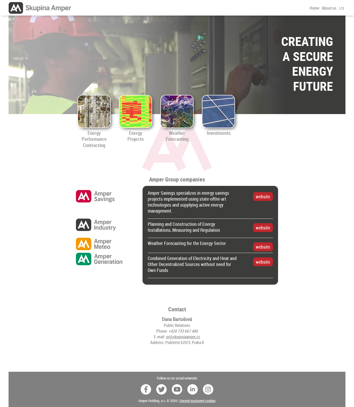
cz (342, 8)
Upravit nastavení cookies (198, 400)
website (263, 197)
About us (329, 8)
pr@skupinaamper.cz (183, 337)
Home (314, 8)
